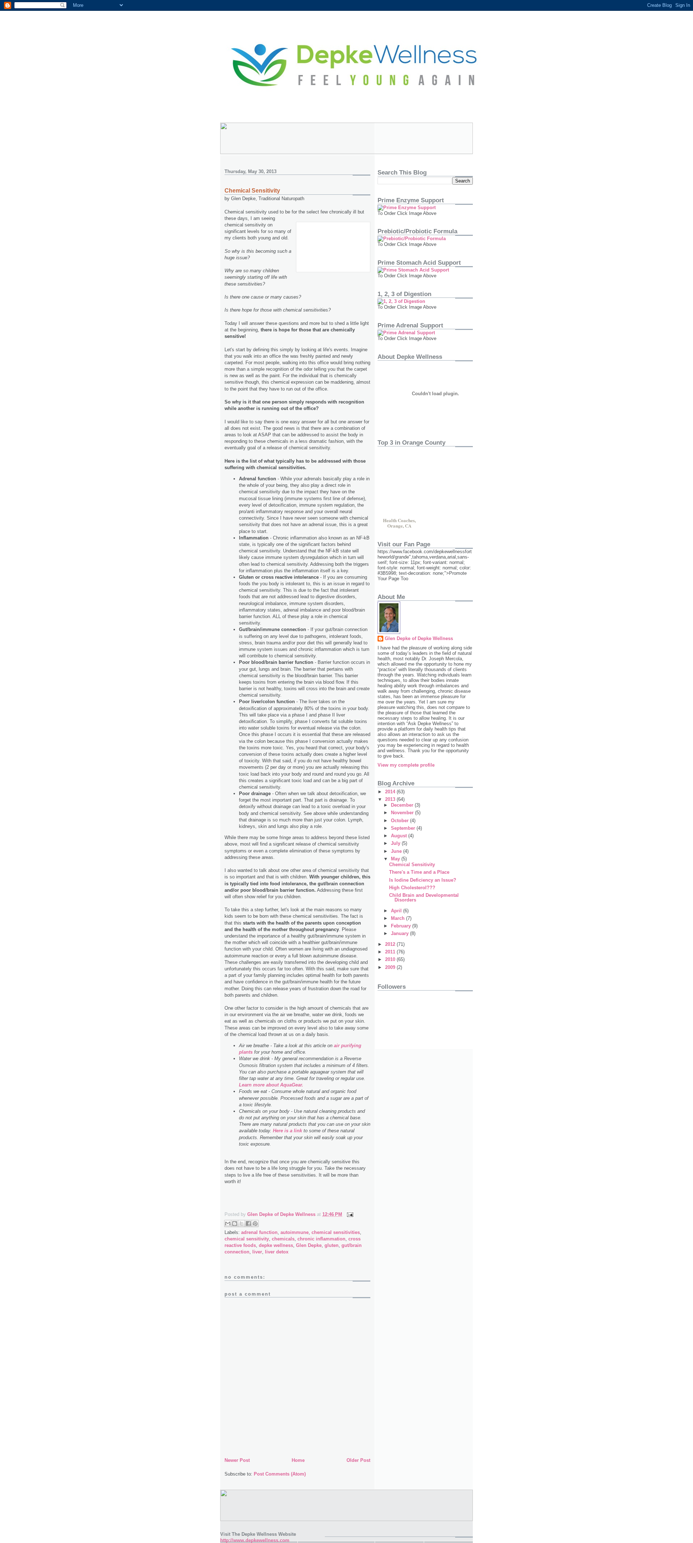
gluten (331, 1245)
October (400, 820)
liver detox (276, 1252)
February (401, 926)
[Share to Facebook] (248, 1223)
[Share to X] (241, 1223)
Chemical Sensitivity (412, 864)
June (397, 851)
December (403, 805)
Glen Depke (309, 1245)
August (399, 835)
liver (257, 1252)
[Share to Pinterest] (255, 1223)
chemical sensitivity (247, 1239)
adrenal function (259, 1232)
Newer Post (237, 1460)
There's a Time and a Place (419, 872)
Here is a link (287, 1130)
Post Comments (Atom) (280, 1474)
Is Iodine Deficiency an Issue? (422, 880)
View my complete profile (406, 765)
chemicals (283, 1239)
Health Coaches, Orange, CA (399, 522)
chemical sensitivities (335, 1232)
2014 (391, 791)
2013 (391, 799)
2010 (391, 959)
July (396, 843)
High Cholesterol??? (412, 887)
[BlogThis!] (234, 1223)
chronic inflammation (321, 1239)
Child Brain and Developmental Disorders (424, 897)
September (404, 828)
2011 (391, 952)
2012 (391, 944)
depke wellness (276, 1245)
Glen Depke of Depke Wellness (419, 638)
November (403, 812)
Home (298, 1460)
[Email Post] (349, 1214)
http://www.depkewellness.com (254, 1540)
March (398, 918)
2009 (391, 967)
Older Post (358, 1460)
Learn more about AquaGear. (271, 1085)
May (396, 858)
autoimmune (294, 1232)
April (397, 910)
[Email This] (227, 1223)
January (400, 933)
